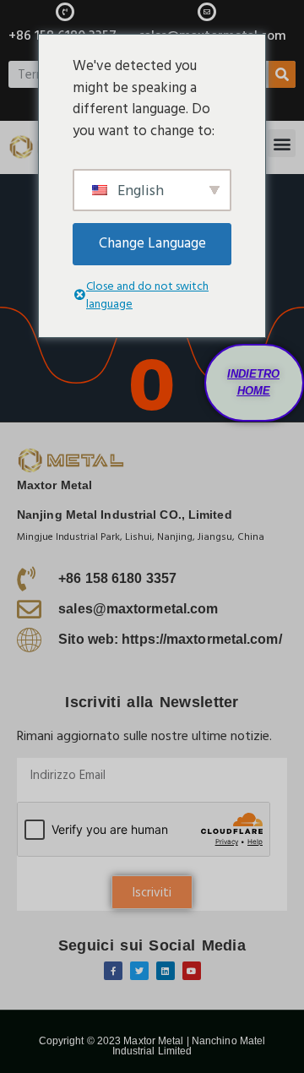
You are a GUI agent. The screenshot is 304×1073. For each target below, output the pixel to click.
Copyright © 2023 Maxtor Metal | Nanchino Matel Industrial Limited (152, 1046)
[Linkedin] (165, 970)
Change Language (152, 243)
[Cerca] (282, 74)
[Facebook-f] (113, 970)
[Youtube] (191, 970)
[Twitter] (139, 970)
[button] (282, 143)
